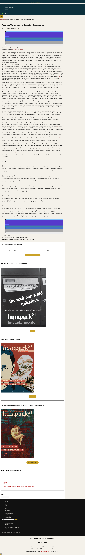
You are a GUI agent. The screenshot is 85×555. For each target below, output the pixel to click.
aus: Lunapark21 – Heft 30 (17, 49)
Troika (20, 235)
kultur (33, 19)
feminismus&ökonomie (14, 19)
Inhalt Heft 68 (5, 482)
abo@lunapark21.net (45, 551)
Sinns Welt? (5, 483)
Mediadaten (7, 524)
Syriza (16, 235)
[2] (59, 76)
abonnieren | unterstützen (9, 5)
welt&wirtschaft (3, 19)
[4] (14, 105)
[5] (57, 126)
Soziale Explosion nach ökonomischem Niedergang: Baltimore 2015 (16, 237)
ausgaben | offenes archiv (9, 7)
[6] (59, 137)
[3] (6, 89)
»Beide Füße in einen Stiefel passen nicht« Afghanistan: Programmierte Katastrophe (18, 486)
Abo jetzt (32, 330)
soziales (8, 19)
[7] (15, 152)
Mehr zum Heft (32, 396)
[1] (17, 62)
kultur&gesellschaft (8, 517)
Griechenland (12, 235)
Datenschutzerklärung (9, 523)
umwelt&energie (28, 19)
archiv (6, 502)
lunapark (24, 28)
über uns (6, 9)
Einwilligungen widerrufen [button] (9, 528)
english (6, 505)
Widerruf (6, 508)
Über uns (6, 501)
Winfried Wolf (17, 28)
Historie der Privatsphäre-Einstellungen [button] (12, 527)
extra (5, 504)
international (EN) (8, 10)
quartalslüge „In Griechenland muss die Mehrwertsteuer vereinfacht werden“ (18, 239)
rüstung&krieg (22, 19)
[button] (5, 31)
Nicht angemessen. (7, 480)
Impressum (7, 521)
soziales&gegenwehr (8, 511)
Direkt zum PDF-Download (32, 462)
